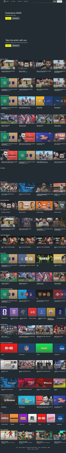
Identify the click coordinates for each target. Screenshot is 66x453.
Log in (55, 1)
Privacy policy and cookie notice (31, 447)
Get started (59, 1)
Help (17, 447)
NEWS (49, 447)
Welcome (26, 1)
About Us (33, 449)
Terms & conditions (22, 447)
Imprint (39, 447)
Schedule (20, 1)
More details (15, 18)
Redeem (29, 449)
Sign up (8, 18)
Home (7, 1)
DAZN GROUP (44, 447)
